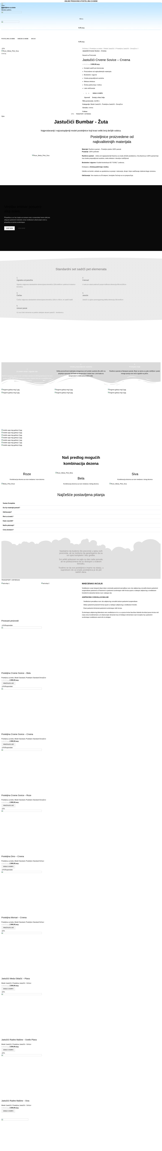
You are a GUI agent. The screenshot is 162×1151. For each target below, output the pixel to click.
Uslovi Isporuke (47, 1137)
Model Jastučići (109, 48)
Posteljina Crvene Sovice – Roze (16, 795)
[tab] (72, 114)
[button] (81, 503)
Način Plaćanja (47, 1134)
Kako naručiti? (8, 521)
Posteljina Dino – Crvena (12, 856)
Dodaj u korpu (98, 93)
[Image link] (8, 484)
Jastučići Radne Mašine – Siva (15, 1101)
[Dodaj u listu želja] (14, 669)
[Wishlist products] (81, 32)
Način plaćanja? (8, 525)
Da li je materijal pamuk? (11, 507)
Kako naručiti (46, 1130)
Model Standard (20, 677)
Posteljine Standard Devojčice (36, 677)
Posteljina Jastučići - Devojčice (126, 48)
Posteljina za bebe (96, 48)
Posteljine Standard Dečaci (35, 861)
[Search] (81, 35)
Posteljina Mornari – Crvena (14, 917)
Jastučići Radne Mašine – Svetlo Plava (19, 1040)
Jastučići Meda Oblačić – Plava (15, 978)
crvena (91, 107)
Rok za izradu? (8, 516)
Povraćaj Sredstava (88, 1134)
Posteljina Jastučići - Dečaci (21, 983)
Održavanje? (7, 512)
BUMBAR (4, 1140)
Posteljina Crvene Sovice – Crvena (17, 734)
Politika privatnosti (48, 1127)
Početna (85, 48)
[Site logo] (11, 14)
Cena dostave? (8, 530)
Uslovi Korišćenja (48, 1123)
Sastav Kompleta (9, 503)
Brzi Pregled (8, 669)
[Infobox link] (27, 375)
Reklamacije (86, 1123)
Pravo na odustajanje (89, 1130)
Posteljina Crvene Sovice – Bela (16, 673)
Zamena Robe (87, 1127)
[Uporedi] (3, 669)
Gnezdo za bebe (128, 1127)
